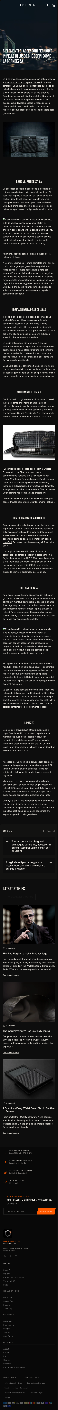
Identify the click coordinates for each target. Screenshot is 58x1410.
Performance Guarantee (14, 1367)
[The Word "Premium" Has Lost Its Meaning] (29, 1002)
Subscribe (46, 1211)
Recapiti (8, 1397)
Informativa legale (36, 1393)
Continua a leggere (11, 975)
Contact (7, 1352)
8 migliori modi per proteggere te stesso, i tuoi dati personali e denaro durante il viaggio (25, 865)
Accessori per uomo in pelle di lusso (23, 82)
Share (9, 831)
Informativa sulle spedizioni (15, 1393)
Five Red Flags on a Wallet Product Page (25, 953)
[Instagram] (5, 1256)
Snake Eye (8, 1301)
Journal (6, 1332)
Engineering (8, 1325)
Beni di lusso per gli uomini (29, 468)
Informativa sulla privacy (36, 1383)
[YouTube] (16, 1256)
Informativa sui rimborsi (13, 1383)
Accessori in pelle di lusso (26, 323)
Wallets (6, 1274)
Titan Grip (8, 1308)
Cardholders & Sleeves (13, 1277)
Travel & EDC (9, 1281)
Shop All (7, 1270)
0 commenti (51, 831)
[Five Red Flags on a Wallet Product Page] (29, 924)
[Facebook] (10, 1256)
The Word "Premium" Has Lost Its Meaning (26, 1030)
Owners (6, 1360)
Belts (5, 1285)
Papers (6, 1329)
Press (6, 1356)
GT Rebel (7, 1297)
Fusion (6, 1305)
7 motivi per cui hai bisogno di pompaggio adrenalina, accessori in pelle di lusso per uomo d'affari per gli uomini (31, 846)
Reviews (7, 1364)
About (6, 1349)
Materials (7, 1321)
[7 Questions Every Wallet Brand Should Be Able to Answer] (29, 1079)
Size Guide (8, 1336)
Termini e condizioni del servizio (16, 1388)
